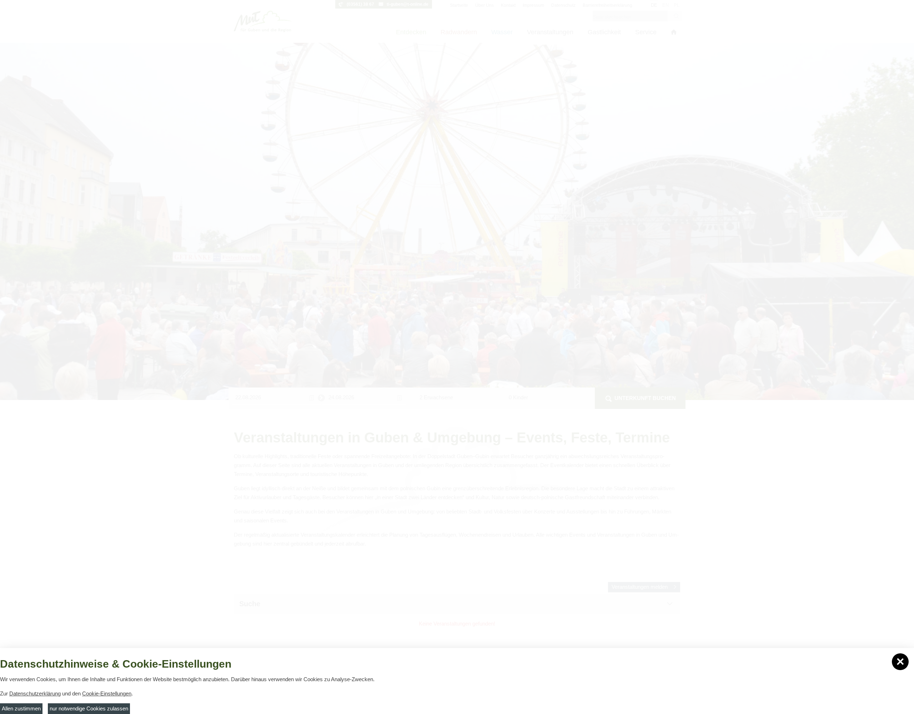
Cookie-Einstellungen (106, 693)
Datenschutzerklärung (35, 693)
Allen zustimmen (21, 708)
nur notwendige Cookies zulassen (89, 708)
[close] (900, 661)
